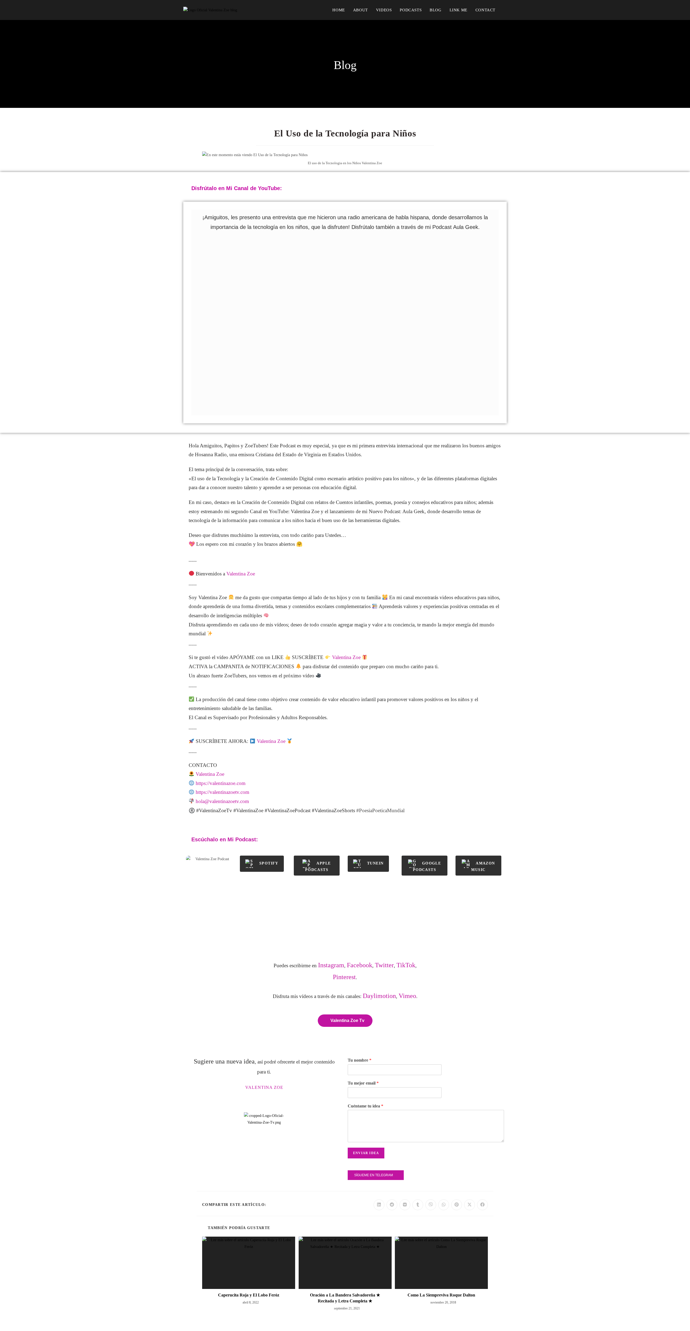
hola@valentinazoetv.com (222, 801)
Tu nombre (359, 1060)
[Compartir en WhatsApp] (443, 1204)
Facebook (359, 965)
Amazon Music (483, 866)
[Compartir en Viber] (430, 1204)
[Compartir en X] (469, 1204)
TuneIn (375, 863)
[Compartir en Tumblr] (417, 1204)
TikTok (405, 965)
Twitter (384, 965)
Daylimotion (379, 995)
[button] (345, 327)
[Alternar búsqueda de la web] (505, 10)
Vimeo (407, 995)
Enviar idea (366, 1153)
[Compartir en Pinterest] (456, 1204)
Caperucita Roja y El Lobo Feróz (248, 1295)
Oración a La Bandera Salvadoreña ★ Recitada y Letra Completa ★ (345, 1298)
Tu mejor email (363, 1083)
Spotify (268, 863)
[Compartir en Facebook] (482, 1204)
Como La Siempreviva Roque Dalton (441, 1295)
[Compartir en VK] (404, 1204)
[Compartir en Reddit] (392, 1204)
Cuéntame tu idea (365, 1106)
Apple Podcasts (318, 866)
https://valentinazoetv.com (222, 792)
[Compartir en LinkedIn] (379, 1204)
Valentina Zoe (305, 511)
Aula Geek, (414, 511)
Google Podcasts (427, 866)
